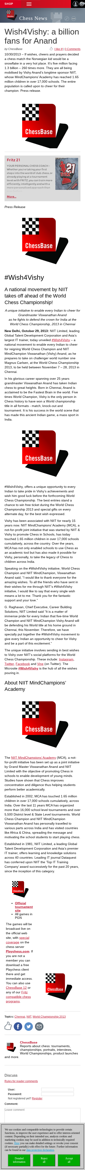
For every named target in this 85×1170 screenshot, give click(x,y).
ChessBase (28, 1042)
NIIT (29, 1016)
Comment (11, 1104)
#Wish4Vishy (61, 340)
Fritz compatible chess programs (18, 996)
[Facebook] (18, 1026)
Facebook (23, 664)
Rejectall (44, 1160)
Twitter (9, 664)
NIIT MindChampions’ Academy (33, 757)
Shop (9, 3)
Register (37, 1098)
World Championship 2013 (49, 1016)
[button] (29, 4)
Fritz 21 (13, 160)
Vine (40, 664)
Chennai (20, 1016)
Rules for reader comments (21, 1081)
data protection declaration (40, 1150)
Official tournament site (24, 906)
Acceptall (69, 1160)
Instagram (66, 659)
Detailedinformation (19, 1160)
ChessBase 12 (16, 987)
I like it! (58, 49)
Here (16, 1143)
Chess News (33, 18)
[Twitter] (29, 1026)
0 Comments (72, 49)
